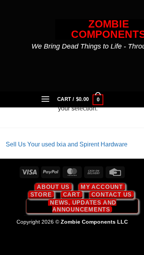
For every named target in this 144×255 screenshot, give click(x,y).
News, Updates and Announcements (83, 206)
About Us (53, 187)
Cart (71, 194)
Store (41, 194)
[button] (45, 98)
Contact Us (111, 194)
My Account (102, 187)
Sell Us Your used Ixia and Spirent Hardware (66, 144)
